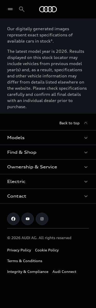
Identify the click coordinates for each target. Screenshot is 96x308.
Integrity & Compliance (27, 271)
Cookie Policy (47, 250)
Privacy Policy (19, 250)
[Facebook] (13, 219)
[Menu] (48, 9)
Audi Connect (64, 271)
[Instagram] (42, 219)
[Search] (22, 9)
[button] (48, 137)
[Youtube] (28, 219)
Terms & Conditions (24, 261)
